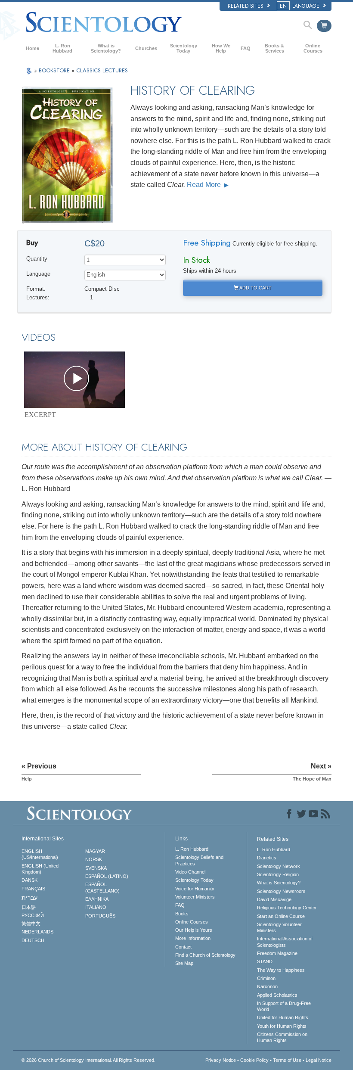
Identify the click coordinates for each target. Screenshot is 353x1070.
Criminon (266, 978)
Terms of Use (287, 1060)
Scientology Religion (278, 874)
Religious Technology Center (287, 907)
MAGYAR (95, 851)
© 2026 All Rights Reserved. (88, 1060)
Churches (146, 48)
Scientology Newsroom (281, 891)
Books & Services (274, 48)
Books (182, 913)
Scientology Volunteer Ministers (279, 927)
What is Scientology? (106, 48)
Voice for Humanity (194, 888)
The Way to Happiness (281, 970)
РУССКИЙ (33, 915)
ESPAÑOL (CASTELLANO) (102, 887)
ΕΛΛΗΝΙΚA (96, 899)
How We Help (221, 48)
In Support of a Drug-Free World (284, 1006)
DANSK (29, 880)
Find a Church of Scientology (205, 955)
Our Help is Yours (193, 930)
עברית (29, 897)
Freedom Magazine (277, 953)
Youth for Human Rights (282, 1026)
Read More (205, 184)
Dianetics (266, 857)
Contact (183, 946)
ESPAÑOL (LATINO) (106, 876)
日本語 (29, 907)
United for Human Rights (282, 1017)
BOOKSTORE (55, 70)
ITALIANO (95, 907)
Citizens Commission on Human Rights (282, 1037)
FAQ (246, 48)
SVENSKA (96, 868)
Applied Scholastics (277, 995)
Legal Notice (318, 1060)
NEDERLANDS (37, 931)
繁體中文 (31, 923)
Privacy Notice (220, 1060)
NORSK (93, 859)
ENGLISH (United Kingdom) (40, 868)
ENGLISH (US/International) (40, 854)
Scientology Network (278, 866)
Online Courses (312, 48)
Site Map (184, 963)
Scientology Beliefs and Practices (199, 860)
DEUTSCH (33, 940)
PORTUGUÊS (100, 915)
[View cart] (324, 26)
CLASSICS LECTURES (102, 70)
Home (32, 48)
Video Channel (190, 871)
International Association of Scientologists (285, 941)
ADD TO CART (255, 287)
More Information (193, 938)
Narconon (267, 986)
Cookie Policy (254, 1060)
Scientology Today (183, 48)
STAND (264, 961)
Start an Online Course (281, 916)
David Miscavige (274, 899)
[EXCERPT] (74, 379)
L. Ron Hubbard (62, 48)
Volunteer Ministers (195, 896)
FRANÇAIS (33, 888)
